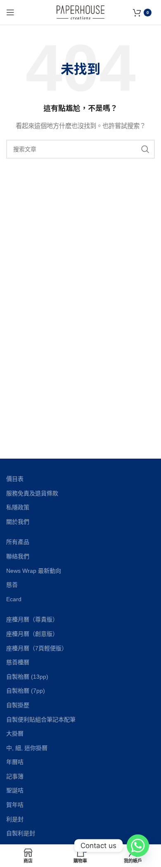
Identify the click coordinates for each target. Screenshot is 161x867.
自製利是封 (20, 833)
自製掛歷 (17, 705)
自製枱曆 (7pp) (25, 690)
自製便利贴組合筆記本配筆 (41, 719)
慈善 (12, 584)
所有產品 (17, 542)
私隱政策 (17, 507)
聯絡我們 (17, 556)
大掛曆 (15, 733)
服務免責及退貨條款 (32, 493)
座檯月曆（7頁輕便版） (36, 648)
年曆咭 (15, 762)
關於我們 (17, 521)
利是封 (15, 819)
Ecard (13, 599)
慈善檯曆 (17, 662)
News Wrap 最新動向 (33, 570)
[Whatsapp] (138, 845)
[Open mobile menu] (10, 12)
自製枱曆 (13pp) (27, 676)
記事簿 (15, 776)
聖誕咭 (15, 790)
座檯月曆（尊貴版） (32, 619)
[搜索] (145, 149)
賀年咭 (15, 804)
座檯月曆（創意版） (32, 633)
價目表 (15, 479)
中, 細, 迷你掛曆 (26, 748)
